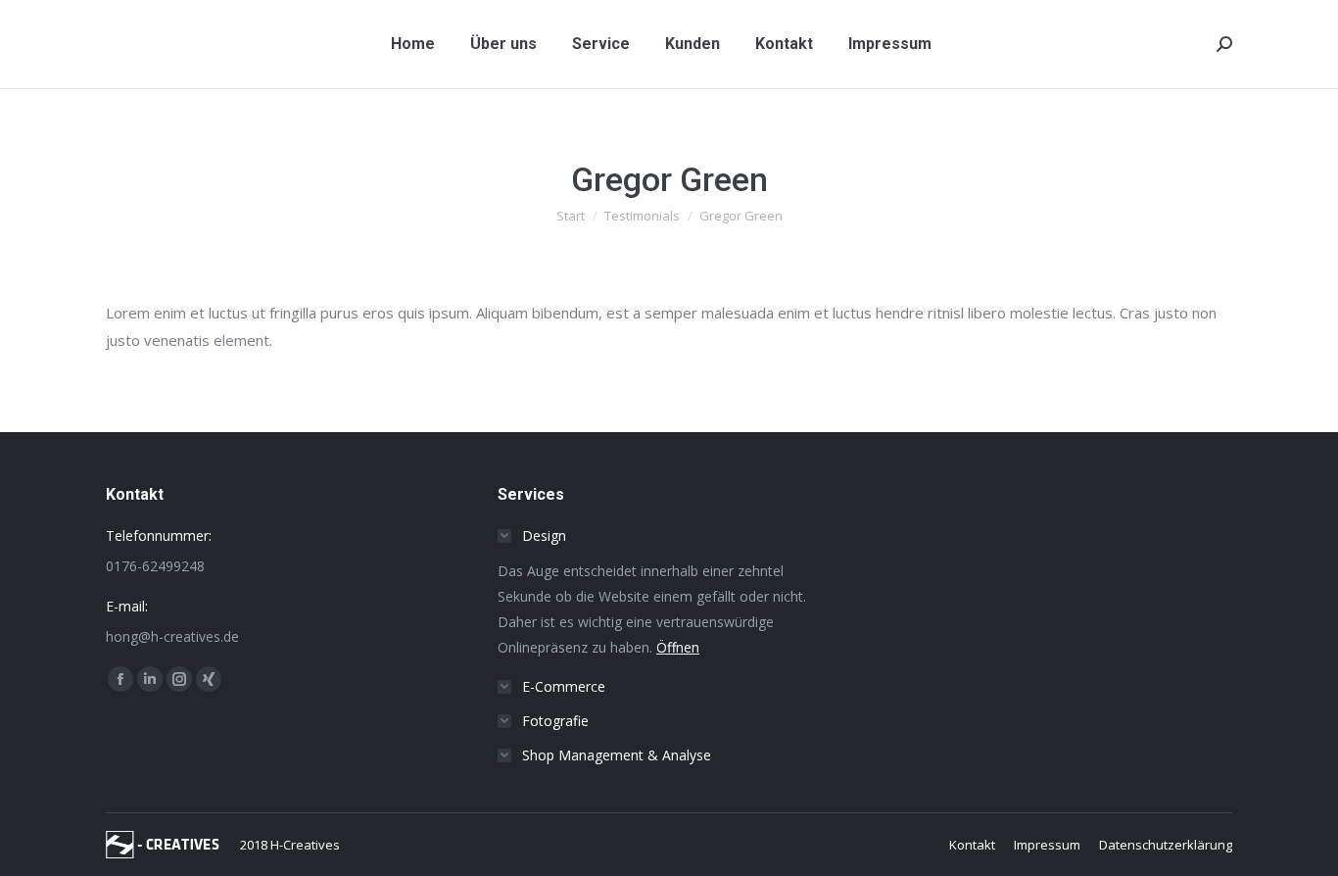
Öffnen (677, 647)
